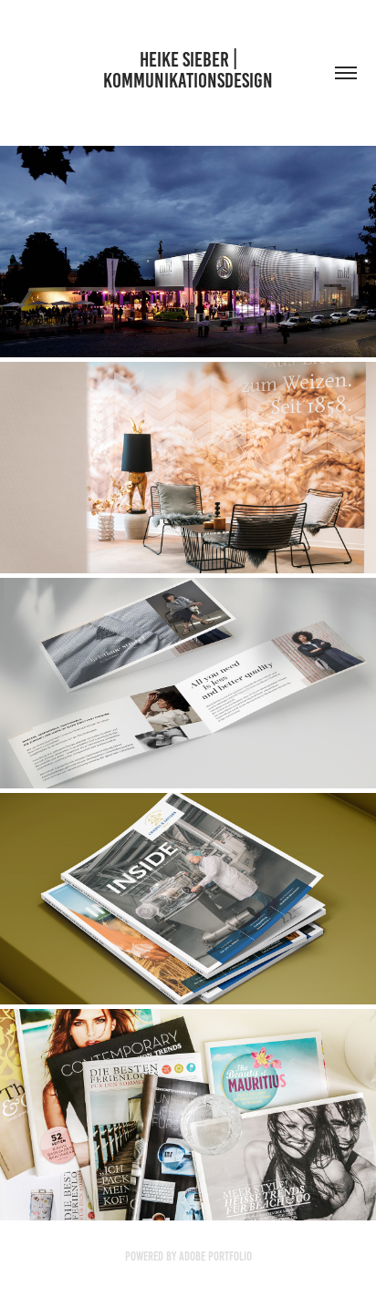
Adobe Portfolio (215, 1256)
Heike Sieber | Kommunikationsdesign (188, 70)
